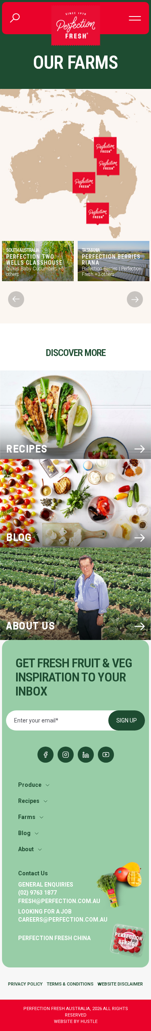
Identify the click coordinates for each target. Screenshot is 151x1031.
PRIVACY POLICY (25, 984)
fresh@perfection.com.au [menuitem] (59, 901)
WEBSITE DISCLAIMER (120, 984)
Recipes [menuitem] (28, 801)
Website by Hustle (75, 1021)
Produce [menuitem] (29, 785)
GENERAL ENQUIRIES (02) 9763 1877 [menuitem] (45, 888)
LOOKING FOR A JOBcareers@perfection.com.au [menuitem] (63, 915)
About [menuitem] (26, 849)
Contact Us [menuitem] (33, 873)
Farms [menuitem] (26, 817)
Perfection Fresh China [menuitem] (54, 938)
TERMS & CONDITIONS (70, 984)
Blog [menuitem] (24, 833)
